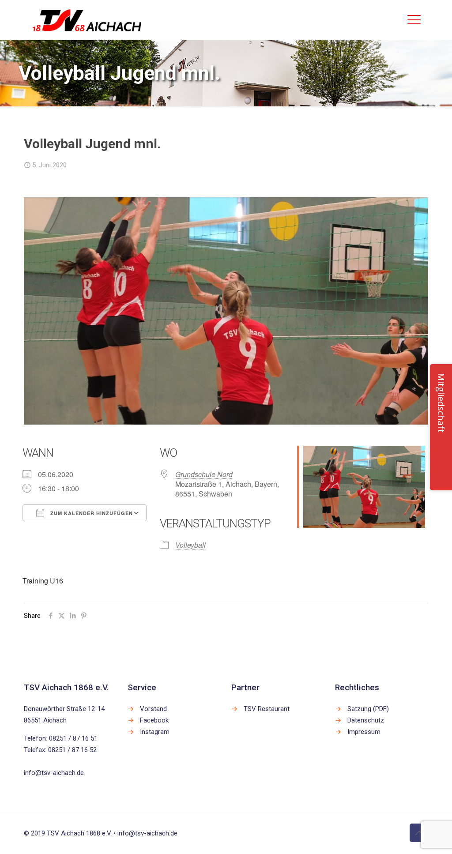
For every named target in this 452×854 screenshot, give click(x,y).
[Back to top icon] (419, 833)
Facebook (154, 720)
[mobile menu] (414, 19)
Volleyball (190, 545)
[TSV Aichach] (87, 20)
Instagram (155, 732)
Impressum (363, 732)
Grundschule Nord (204, 474)
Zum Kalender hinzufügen (91, 513)
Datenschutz (365, 720)
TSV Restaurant (267, 709)
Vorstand (153, 709)
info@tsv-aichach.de (54, 773)
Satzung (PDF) (368, 709)
